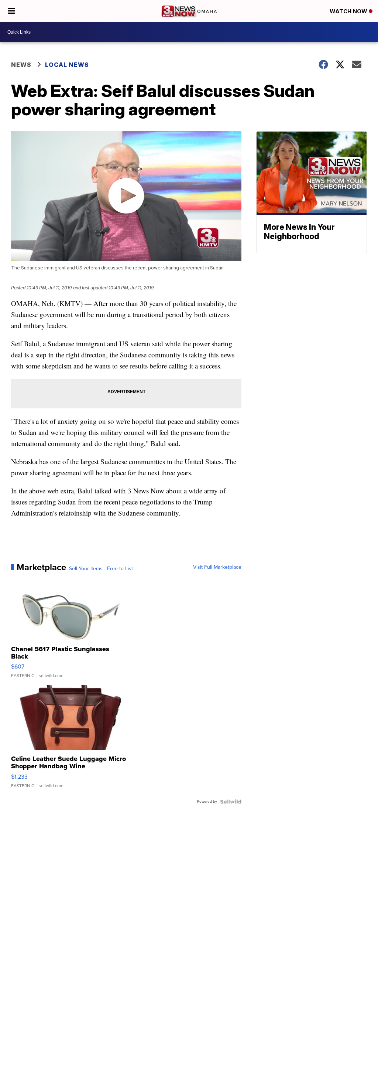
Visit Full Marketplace (217, 567)
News (21, 64)
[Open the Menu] (11, 11)
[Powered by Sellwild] (230, 801)
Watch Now (349, 11)
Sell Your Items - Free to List (101, 568)
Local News (67, 64)
